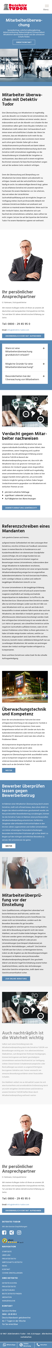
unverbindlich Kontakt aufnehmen (23, 335)
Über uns (6, 1255)
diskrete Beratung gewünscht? (21, 507)
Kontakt (6, 1269)
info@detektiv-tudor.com (18, 329)
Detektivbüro (8, 1290)
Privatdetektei (9, 1286)
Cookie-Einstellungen (12, 1272)
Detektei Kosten (9, 1282)
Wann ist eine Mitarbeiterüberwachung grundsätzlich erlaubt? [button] (18, 351)
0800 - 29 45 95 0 (9, 1314)
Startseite (7, 1251)
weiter (8, 770)
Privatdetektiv (9, 1258)
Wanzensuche (8, 1300)
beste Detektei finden (12, 1293)
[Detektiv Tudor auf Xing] (12, 1232)
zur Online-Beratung (16, 978)
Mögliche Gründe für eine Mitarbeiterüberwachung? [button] (19, 365)
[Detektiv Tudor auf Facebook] (4, 1232)
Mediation (7, 1297)
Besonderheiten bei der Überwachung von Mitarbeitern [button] (22, 377)
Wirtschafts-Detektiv (12, 1262)
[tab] (25, 351)
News (4, 1265)
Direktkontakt (24, 42)
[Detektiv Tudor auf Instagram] (19, 1232)
